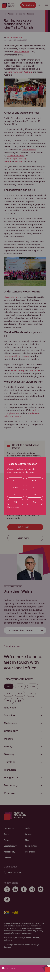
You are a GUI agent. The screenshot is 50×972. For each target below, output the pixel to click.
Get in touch (9, 968)
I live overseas (13, 507)
